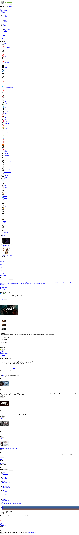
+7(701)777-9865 (4, 10)
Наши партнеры (6, 28)
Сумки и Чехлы (6, 182)
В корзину (2, 533)
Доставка (5, 19)
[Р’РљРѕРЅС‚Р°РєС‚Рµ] (0, 293)
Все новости (2, 284)
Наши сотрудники (7, 30)
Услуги (3, 23)
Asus (1, 272)
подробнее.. (2, 299)
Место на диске (4, 377)
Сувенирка (5, 196)
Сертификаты (6, 232)
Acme (1, 264)
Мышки (5, 43)
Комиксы (5, 221)
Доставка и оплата (5, 18)
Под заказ (5, 21)
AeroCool (1, 267)
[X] (3, 293)
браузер (14, 368)
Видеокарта (4, 375)
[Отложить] (1, 439)
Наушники (5, 124)
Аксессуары (5, 151)
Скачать (3, 33)
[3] (2, 333)
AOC (1, 270)
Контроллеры (6, 175)
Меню (3, 36)
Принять (6, 299)
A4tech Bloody (2, 261)
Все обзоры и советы (3, 287)
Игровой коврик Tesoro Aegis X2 (7, 245)
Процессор (4, 373)
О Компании (4, 25)
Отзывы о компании (7, 29)
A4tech (1, 259)
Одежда (5, 185)
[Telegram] (2, 293)
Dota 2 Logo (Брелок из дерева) (7, 255)
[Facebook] (2, 507)
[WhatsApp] (4, 293)
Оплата (5, 20)
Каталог (3, 14)
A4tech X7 (2, 262)
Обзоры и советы (5, 17)
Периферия (5, 222)
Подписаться (11, 279)
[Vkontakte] (2, 506)
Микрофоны (5, 178)
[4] (3, 333)
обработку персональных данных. (32, 532)
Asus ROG (2, 273)
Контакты (3, 32)
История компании (7, 26)
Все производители (3, 275)
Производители (4, 15)
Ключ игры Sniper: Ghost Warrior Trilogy (6, 387)
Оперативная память (5, 374)
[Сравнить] (1, 418)
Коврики (5, 85)
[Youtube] (2, 508)
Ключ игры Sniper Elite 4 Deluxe (5, 428)
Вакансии (5, 31)
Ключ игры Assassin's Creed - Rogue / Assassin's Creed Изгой (9, 448)
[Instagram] (2, 509)
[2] (1, 333)
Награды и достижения (7, 27)
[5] (4, 333)
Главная (3, 13)
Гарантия (3, 24)
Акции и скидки (4, 16)
